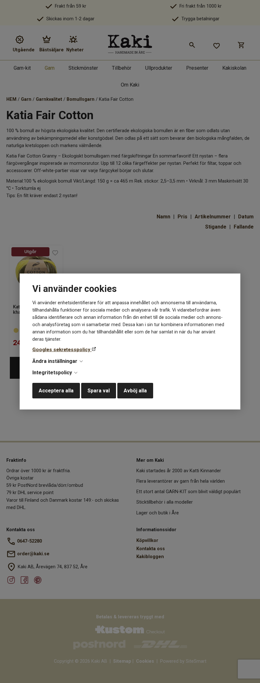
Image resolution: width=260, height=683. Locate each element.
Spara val (99, 391)
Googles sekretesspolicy (62, 349)
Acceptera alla (56, 391)
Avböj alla (135, 391)
